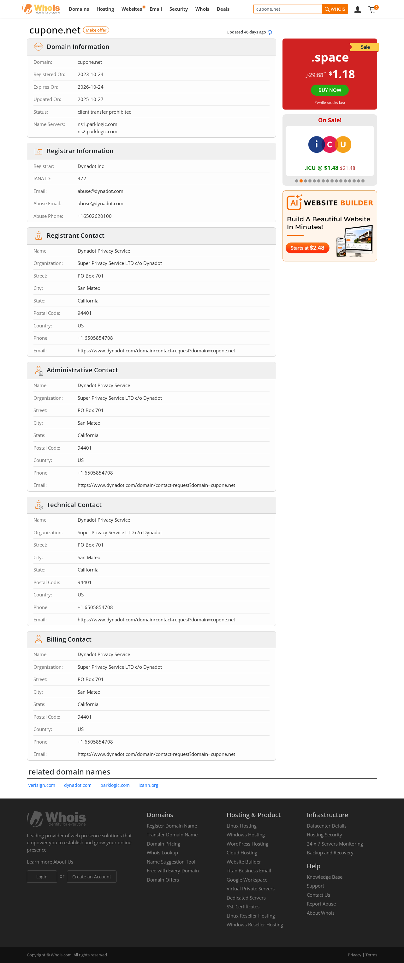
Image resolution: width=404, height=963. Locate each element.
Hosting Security (324, 834)
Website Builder (244, 861)
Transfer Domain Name (172, 834)
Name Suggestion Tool (171, 861)
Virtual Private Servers (251, 888)
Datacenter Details (327, 825)
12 (345, 180)
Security (178, 9)
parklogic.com (115, 785)
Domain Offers (163, 879)
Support (315, 885)
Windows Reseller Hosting (255, 924)
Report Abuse (321, 903)
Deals (223, 9)
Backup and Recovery (330, 852)
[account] (358, 9)
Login (42, 877)
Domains (79, 9)
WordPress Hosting (247, 843)
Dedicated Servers (246, 897)
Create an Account (91, 877)
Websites (132, 9)
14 (354, 180)
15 (358, 180)
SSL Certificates (243, 906)
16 (363, 180)
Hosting (105, 9)
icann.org (148, 785)
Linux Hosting (242, 825)
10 (336, 180)
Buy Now (329, 90)
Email (156, 9)
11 (340, 180)
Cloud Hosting (242, 852)
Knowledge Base (324, 877)
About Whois (321, 913)
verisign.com (41, 785)
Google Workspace (247, 879)
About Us (63, 861)
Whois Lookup (162, 852)
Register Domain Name (172, 825)
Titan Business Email (249, 870)
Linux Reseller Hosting (251, 915)
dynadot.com (78, 785)
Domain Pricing (163, 843)
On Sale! (330, 120)
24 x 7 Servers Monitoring (335, 843)
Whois (202, 9)
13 (349, 180)
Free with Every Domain (173, 870)
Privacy (354, 955)
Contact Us (318, 895)
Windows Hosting (246, 834)
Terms (371, 955)
